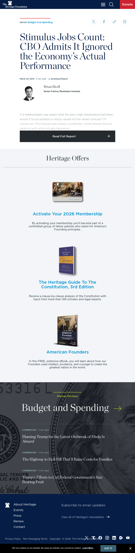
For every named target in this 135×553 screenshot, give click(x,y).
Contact (19, 527)
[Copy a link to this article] (114, 22)
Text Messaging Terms (35, 538)
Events (18, 510)
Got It (108, 548)
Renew (19, 521)
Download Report (59, 79)
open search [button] (111, 4)
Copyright (55, 538)
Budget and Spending (40, 22)
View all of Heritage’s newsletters (82, 517)
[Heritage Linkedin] (114, 538)
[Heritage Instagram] (107, 538)
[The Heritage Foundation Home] (15, 4)
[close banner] (130, 548)
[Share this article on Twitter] (93, 22)
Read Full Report (64, 136)
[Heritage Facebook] (100, 538)
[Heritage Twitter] (86, 538)
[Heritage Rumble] (121, 538)
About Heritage (25, 504)
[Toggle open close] (124, 123)
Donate (127, 4)
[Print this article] (124, 22)
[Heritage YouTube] (128, 538)
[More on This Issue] (117, 406)
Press (17, 515)
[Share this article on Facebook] (104, 22)
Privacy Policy (13, 538)
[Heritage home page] (7, 505)
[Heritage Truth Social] (93, 538)
